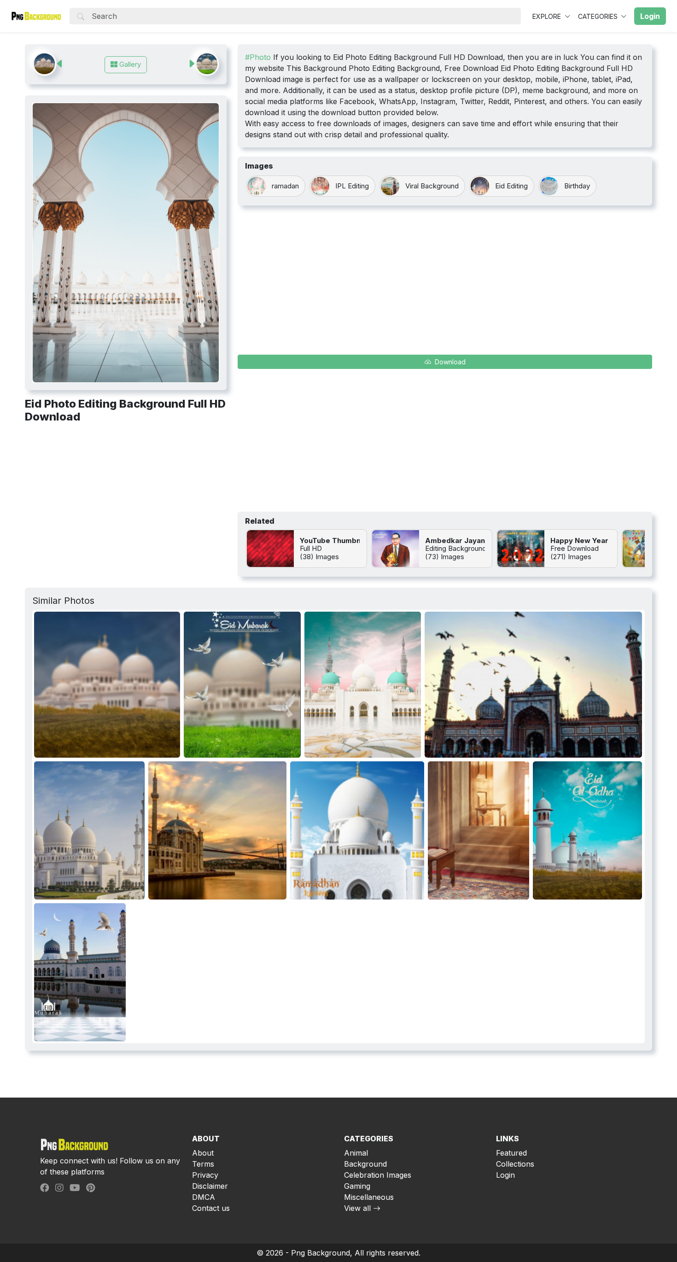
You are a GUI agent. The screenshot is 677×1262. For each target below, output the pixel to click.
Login (505, 1175)
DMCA (203, 1197)
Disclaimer (210, 1186)
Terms (203, 1164)
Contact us (211, 1208)
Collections (515, 1164)
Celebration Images (377, 1175)
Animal (356, 1152)
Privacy (205, 1175)
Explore (547, 16)
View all (357, 1208)
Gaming (357, 1186)
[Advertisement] (126, 499)
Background (365, 1164)
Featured (511, 1152)
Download (449, 362)
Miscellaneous (369, 1197)
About (203, 1152)
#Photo (258, 57)
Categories (598, 16)
